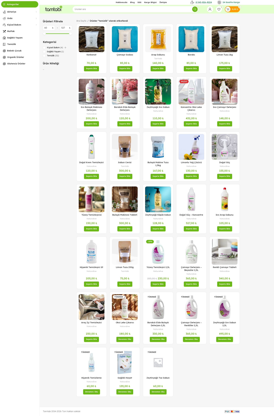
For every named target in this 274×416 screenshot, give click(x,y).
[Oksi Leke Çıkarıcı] (125, 307)
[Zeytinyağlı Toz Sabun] (158, 362)
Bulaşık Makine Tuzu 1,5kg (158, 164)
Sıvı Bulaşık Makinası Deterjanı (91, 108)
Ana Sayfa (81, 21)
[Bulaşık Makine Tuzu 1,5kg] (158, 147)
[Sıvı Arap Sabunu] (224, 199)
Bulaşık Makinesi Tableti (124, 215)
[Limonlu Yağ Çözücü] (191, 147)
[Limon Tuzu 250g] (125, 252)
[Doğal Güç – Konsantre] (191, 199)
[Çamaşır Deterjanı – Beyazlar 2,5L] (191, 252)
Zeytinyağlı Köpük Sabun (158, 215)
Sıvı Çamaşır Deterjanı (224, 107)
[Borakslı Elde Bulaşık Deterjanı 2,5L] (158, 307)
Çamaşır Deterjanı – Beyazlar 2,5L (191, 268)
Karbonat (91, 54)
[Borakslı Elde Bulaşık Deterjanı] (125, 92)
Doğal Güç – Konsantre (191, 215)
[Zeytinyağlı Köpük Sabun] (158, 199)
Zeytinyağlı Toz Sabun (158, 378)
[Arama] (195, 9)
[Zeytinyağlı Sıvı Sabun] (158, 92)
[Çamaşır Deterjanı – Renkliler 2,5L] (191, 307)
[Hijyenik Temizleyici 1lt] (91, 252)
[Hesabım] (210, 9)
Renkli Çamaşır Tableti (224, 267)
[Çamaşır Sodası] (125, 39)
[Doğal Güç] (224, 147)
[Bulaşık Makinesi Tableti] (125, 199)
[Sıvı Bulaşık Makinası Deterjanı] (91, 92)
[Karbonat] (91, 39)
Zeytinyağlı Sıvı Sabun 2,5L (224, 324)
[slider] (44, 33)
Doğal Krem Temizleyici (91, 162)
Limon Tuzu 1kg (225, 54)
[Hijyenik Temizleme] (91, 362)
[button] (65, 47)
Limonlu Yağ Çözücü (191, 162)
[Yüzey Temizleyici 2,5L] (158, 252)
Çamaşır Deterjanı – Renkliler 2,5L (191, 324)
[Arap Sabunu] (158, 39)
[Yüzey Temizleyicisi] (91, 199)
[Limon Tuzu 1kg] (224, 39)
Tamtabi (158, 58)
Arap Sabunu (158, 54)
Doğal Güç (224, 162)
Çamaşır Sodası (125, 54)
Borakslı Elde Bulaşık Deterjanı (124, 108)
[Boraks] (191, 39)
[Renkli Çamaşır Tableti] (224, 252)
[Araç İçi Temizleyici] (91, 307)
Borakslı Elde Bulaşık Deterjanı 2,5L (158, 324)
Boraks (191, 54)
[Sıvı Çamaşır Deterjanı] (224, 92)
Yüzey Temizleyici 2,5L (158, 267)
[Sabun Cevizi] (125, 147)
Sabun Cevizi (124, 162)
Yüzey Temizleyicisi (92, 215)
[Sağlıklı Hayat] (125, 362)
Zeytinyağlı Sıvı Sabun (158, 107)
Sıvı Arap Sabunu (224, 215)
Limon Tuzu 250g (125, 267)
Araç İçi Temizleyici (91, 322)
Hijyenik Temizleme (91, 378)
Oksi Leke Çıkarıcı (125, 322)
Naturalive (91, 114)
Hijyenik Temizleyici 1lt (91, 267)
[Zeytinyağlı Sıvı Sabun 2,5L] (224, 307)
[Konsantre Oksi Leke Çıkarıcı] (191, 92)
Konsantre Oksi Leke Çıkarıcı (191, 108)
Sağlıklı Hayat (125, 378)
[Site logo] (53, 9)
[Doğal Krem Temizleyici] (91, 147)
